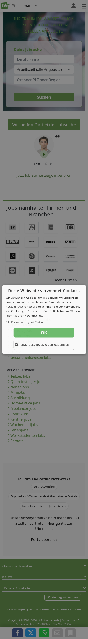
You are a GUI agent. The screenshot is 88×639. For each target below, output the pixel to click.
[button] (44, 322)
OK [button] (44, 333)
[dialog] (44, 319)
